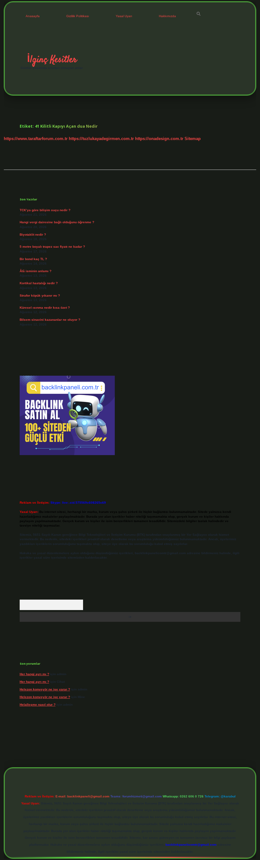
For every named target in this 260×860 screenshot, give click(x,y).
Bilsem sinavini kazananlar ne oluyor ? (50, 319)
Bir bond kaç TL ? (33, 259)
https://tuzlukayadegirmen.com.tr (101, 138)
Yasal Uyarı (124, 16)
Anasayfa (33, 16)
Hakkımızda (167, 16)
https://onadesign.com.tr (159, 138)
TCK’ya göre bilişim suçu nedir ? (45, 210)
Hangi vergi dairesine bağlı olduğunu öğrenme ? (57, 222)
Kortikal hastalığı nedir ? (39, 283)
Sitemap (193, 138)
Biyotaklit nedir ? (33, 234)
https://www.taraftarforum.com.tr (36, 138)
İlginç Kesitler (52, 59)
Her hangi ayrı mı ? (34, 674)
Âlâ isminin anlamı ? (35, 271)
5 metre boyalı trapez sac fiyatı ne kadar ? (52, 246)
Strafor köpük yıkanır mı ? (40, 295)
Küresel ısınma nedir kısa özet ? (45, 307)
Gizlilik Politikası (77, 16)
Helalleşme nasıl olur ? (37, 704)
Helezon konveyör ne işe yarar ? (45, 689)
